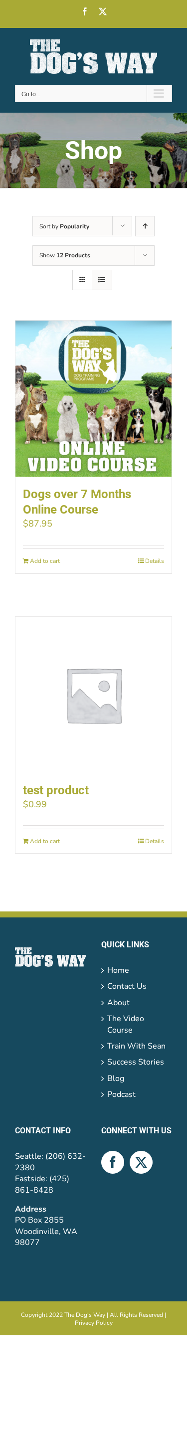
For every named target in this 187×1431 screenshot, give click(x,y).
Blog (115, 1078)
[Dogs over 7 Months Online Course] (93, 399)
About (118, 1002)
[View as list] (102, 280)
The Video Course (125, 1024)
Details (154, 561)
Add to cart (45, 561)
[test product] (93, 695)
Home (118, 970)
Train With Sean (136, 1046)
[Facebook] (112, 1162)
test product (56, 790)
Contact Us (127, 986)
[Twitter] (141, 1162)
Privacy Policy (94, 1323)
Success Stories (135, 1062)
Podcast (121, 1094)
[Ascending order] (145, 226)
